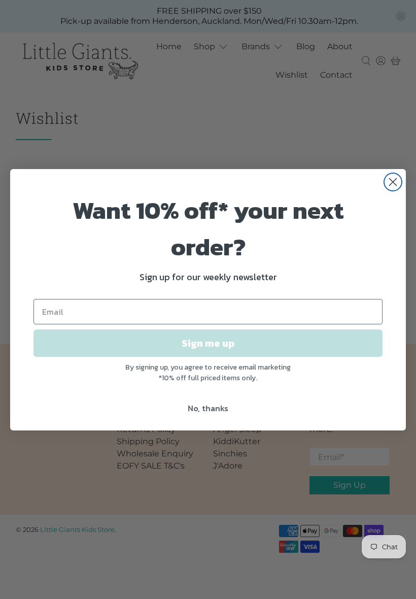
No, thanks (208, 408)
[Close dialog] (393, 182)
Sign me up (208, 343)
